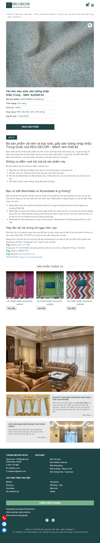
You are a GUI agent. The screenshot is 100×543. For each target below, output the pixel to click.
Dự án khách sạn (12, 491)
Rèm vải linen (55, 459)
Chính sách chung (50, 503)
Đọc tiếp (11, 308)
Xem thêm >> (87, 415)
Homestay (10, 488)
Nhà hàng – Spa (56, 485)
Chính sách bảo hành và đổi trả (18, 512)
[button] (90, 25)
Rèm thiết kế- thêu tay (58, 462)
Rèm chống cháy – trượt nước (61, 472)
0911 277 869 (13, 465)
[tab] (11, 137)
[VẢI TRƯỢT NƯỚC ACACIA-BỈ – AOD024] (50, 285)
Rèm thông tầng (56, 466)
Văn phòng (54, 482)
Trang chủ (10, 14)
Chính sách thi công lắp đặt (16, 515)
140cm (18, 107)
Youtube (53, 520)
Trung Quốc (23, 116)
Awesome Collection (48, 14)
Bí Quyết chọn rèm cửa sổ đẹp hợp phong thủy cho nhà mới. (71, 398)
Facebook (47, 520)
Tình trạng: (11, 103)
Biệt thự (9, 482)
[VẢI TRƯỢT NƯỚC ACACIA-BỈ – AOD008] (80, 285)
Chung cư (10, 485)
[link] (12, 257)
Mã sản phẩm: (13, 99)
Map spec (19, 14)
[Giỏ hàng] (87, 5)
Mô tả (12, 137)
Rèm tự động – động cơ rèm (61, 469)
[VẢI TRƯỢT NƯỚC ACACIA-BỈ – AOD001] (20, 285)
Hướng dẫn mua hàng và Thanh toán (20, 509)
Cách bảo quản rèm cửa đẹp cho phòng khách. (27, 425)
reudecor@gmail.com (17, 471)
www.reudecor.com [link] (27, 253)
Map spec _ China (32, 14)
